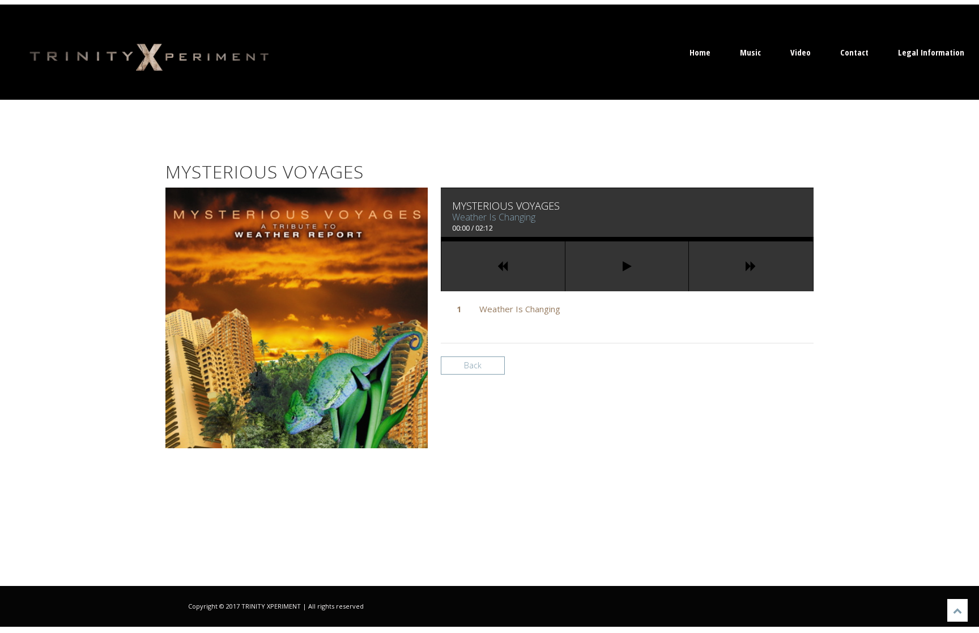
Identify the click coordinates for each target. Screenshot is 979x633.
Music (750, 52)
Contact (854, 52)
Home (699, 52)
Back (473, 365)
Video (800, 52)
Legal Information (931, 52)
